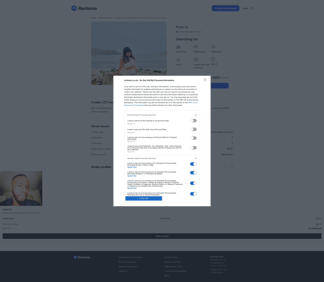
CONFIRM (143, 198)
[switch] (193, 120)
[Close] (205, 80)
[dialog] (162, 141)
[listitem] (162, 115)
